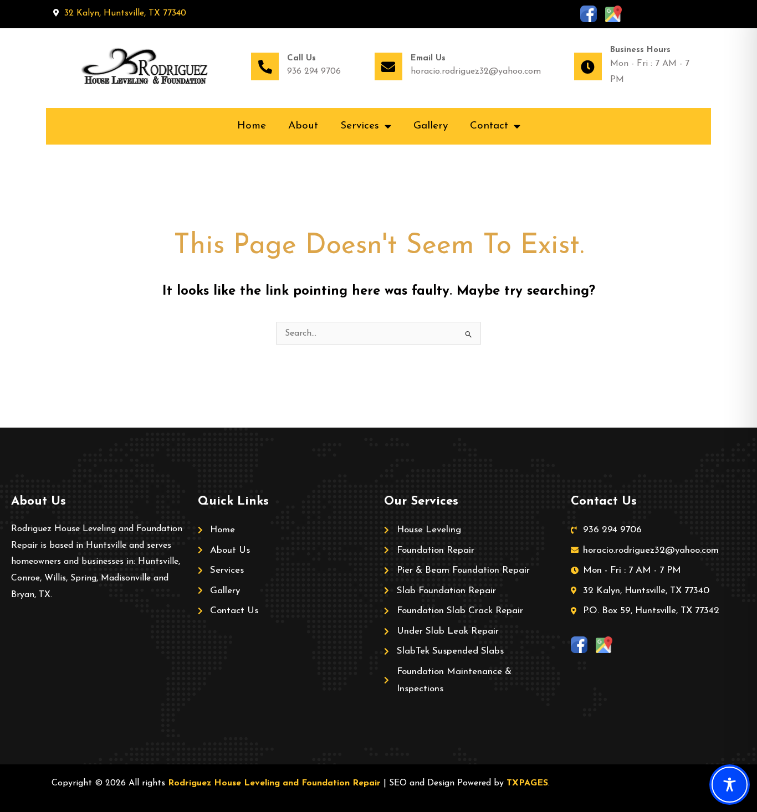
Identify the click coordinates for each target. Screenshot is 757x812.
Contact (489, 126)
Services (359, 126)
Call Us (301, 58)
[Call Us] (265, 66)
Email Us (428, 58)
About (303, 126)
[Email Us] (388, 66)
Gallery (430, 126)
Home (251, 126)
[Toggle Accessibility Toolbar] (729, 784)
